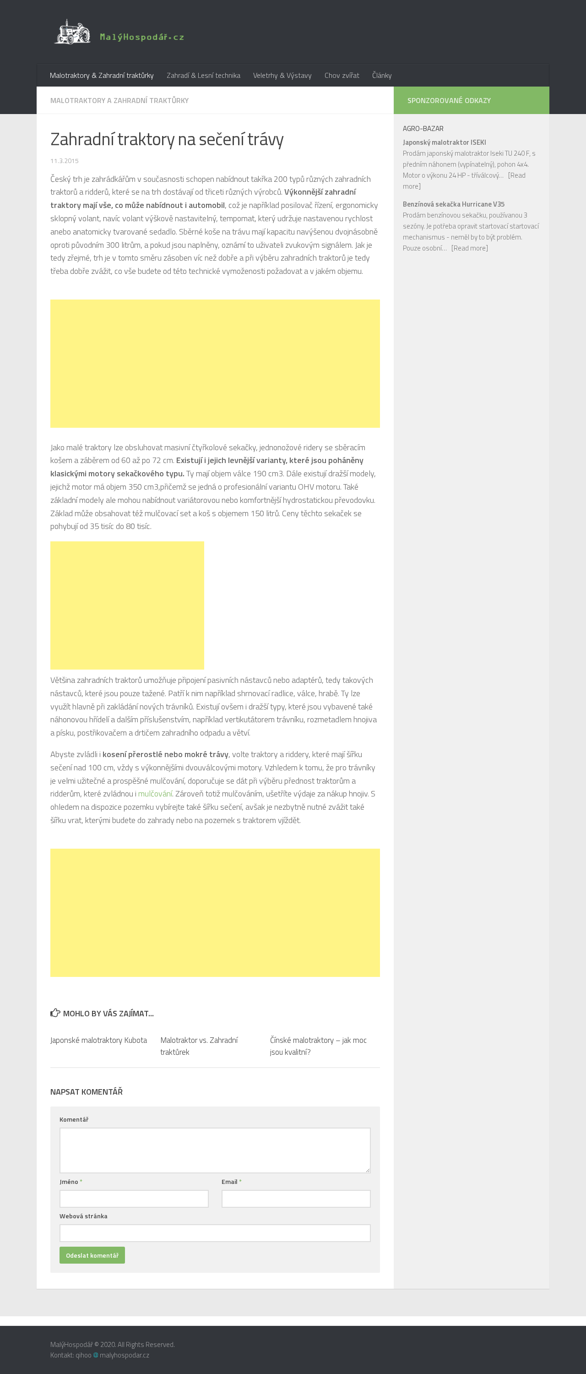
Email (232, 1181)
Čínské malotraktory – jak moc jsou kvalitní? (318, 1046)
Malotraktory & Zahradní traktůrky (102, 75)
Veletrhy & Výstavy (282, 75)
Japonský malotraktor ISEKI (444, 142)
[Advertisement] (215, 364)
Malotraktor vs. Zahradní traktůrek (199, 1046)
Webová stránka (84, 1216)
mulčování (155, 793)
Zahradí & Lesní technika (203, 75)
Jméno (71, 1181)
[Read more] (469, 248)
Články (382, 75)
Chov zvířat (342, 75)
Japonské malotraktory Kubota (98, 1040)
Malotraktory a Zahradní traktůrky (119, 100)
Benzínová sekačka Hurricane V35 (454, 204)
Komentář (74, 1119)
